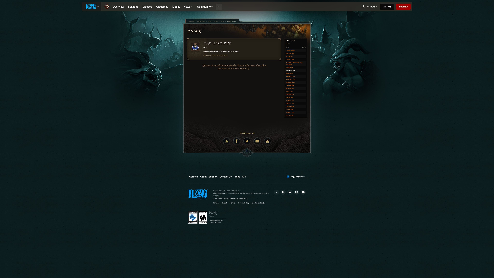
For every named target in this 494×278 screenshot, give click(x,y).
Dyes (194, 32)
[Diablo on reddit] (267, 141)
